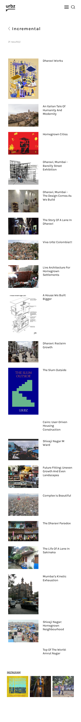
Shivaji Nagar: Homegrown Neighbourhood (53, 625)
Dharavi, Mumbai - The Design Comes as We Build (57, 195)
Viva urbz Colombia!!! (57, 242)
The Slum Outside (54, 370)
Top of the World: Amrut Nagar (54, 651)
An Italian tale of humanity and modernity (54, 110)
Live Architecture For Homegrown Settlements (56, 271)
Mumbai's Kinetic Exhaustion (54, 578)
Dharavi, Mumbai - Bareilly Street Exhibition (55, 165)
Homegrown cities (55, 134)
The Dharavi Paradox (57, 523)
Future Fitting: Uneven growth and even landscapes (57, 471)
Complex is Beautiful (57, 495)
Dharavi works (53, 61)
